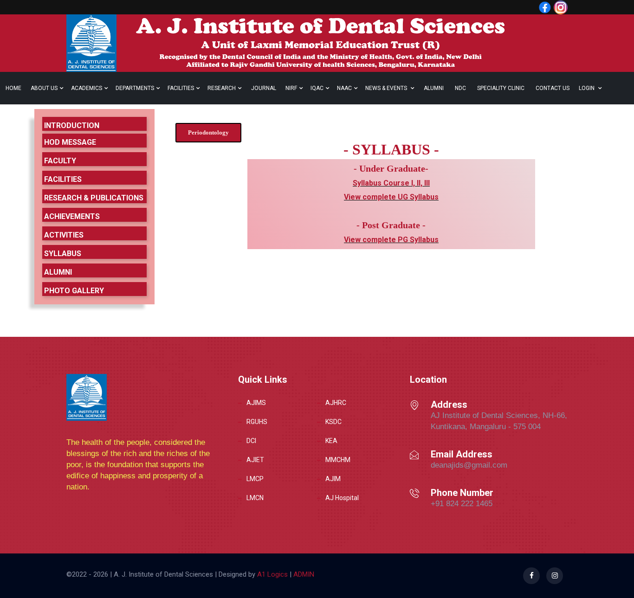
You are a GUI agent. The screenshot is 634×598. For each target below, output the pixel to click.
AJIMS (256, 402)
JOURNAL (263, 88)
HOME (13, 88)
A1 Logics (272, 574)
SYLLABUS (62, 253)
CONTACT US (552, 88)
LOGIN (587, 88)
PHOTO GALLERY (74, 290)
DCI (251, 440)
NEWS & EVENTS (386, 88)
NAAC (344, 88)
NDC (460, 88)
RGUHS (256, 421)
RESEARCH (221, 88)
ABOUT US (44, 88)
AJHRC (335, 402)
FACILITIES (181, 88)
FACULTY (60, 160)
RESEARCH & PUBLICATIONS (93, 197)
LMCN (255, 498)
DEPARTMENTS (135, 88)
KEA (331, 440)
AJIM (333, 478)
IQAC (317, 88)
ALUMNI (434, 88)
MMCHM (337, 459)
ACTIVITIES (64, 235)
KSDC (333, 421)
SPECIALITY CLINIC (500, 88)
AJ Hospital (342, 498)
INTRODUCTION (71, 125)
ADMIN (302, 574)
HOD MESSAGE (70, 142)
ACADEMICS (86, 88)
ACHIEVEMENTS (72, 216)
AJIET (255, 459)
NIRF (291, 88)
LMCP (255, 478)
